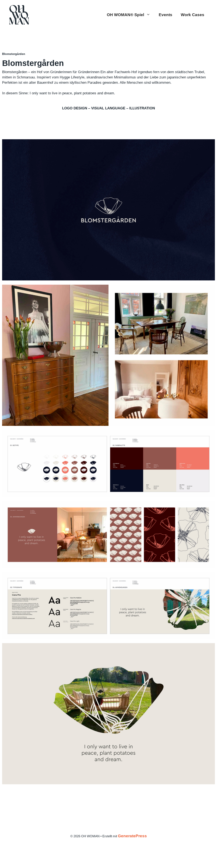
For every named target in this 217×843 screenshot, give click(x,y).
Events (165, 15)
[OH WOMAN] (19, 14)
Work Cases (192, 15)
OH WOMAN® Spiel (125, 15)
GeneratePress (132, 836)
